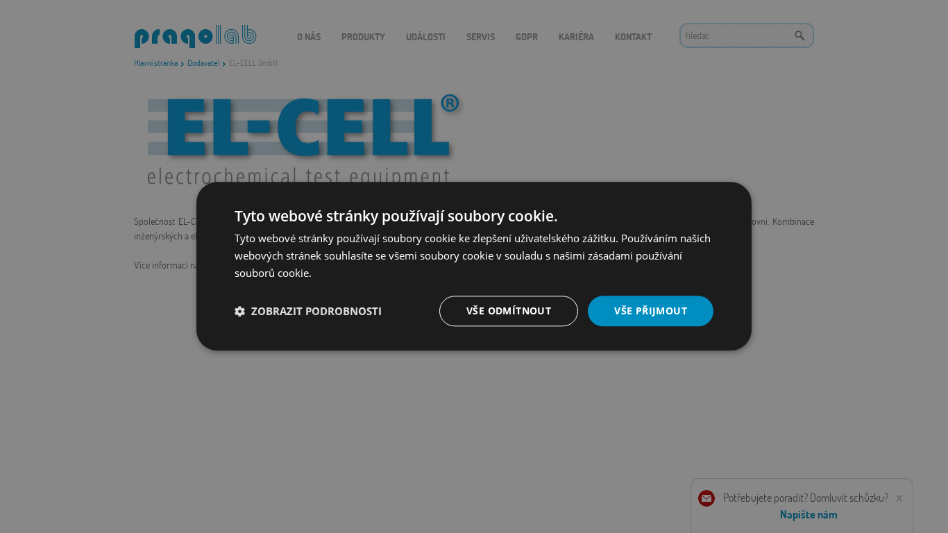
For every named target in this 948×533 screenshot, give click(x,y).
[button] (308, 311)
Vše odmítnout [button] (508, 310)
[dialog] (474, 266)
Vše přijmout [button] (650, 310)
